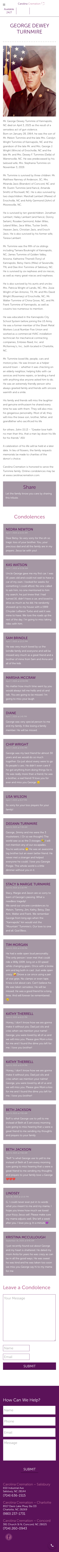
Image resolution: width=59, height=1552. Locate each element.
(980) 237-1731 (14, 1513)
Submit (29, 1469)
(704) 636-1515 (14, 1495)
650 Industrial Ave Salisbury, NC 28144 (14, 1489)
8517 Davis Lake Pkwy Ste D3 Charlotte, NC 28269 (20, 1508)
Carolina (29, 3)
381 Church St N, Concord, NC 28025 (25, 1524)
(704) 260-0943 (15, 1528)
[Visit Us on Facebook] (8, 1536)
